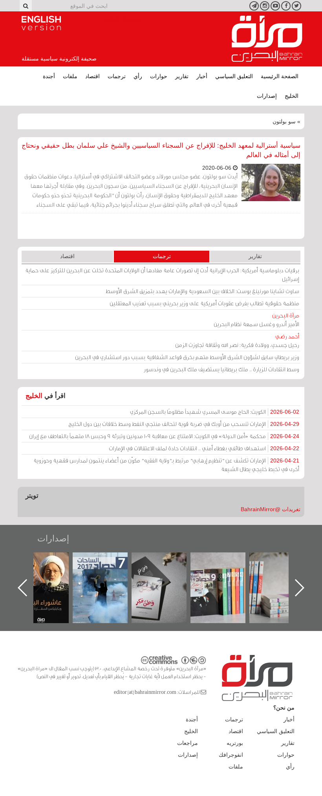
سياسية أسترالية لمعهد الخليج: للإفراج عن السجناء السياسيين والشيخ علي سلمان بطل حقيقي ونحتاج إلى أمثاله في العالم (161, 150)
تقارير (181, 76)
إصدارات (267, 96)
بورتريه (235, 743)
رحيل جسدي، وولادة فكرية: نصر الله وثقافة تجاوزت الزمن (237, 340)
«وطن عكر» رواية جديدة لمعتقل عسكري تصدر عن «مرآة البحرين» (223, 575)
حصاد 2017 (165, 561)
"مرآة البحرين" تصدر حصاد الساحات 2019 (282, 570)
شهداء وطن (47, 561)
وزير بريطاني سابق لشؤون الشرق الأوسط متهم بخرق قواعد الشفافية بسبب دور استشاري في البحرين (187, 357)
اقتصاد (92, 76)
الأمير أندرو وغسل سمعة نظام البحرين (256, 319)
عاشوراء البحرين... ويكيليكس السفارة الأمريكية (106, 570)
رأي (138, 76)
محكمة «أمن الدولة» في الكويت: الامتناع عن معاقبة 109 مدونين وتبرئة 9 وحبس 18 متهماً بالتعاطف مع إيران (164, 436)
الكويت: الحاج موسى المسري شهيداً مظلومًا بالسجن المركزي (214, 411)
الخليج (291, 96)
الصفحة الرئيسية (279, 76)
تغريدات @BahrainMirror (270, 509)
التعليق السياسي (234, 76)
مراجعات (187, 743)
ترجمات (117, 76)
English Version (41, 23)
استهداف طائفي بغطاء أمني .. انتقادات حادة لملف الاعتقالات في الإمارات (204, 448)
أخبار (201, 76)
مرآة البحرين (267, 38)
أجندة (49, 76)
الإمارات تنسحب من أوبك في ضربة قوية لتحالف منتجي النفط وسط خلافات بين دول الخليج (183, 424)
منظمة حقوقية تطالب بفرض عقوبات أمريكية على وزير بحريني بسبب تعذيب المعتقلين (204, 303)
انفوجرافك (231, 755)
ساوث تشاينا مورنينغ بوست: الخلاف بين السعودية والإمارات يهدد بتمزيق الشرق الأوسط (202, 291)
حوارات (158, 76)
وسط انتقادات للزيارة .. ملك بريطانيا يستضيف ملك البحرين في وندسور (221, 369)
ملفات (70, 76)
